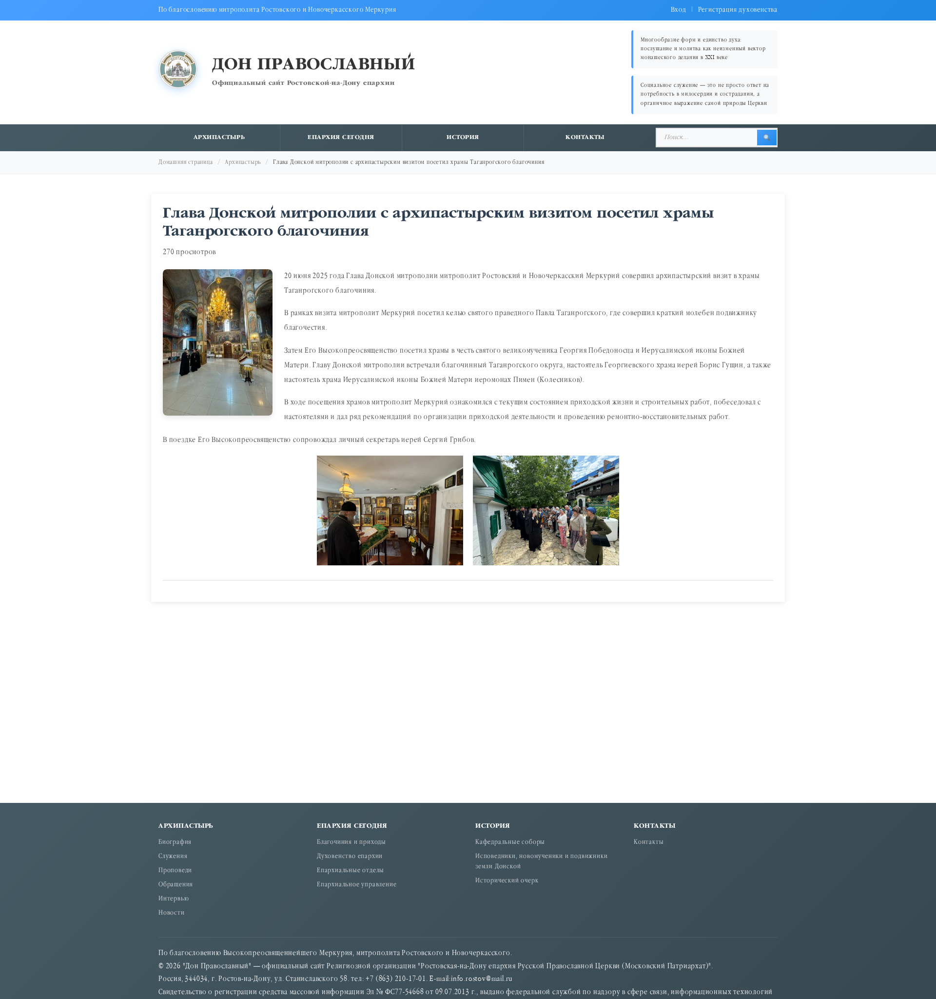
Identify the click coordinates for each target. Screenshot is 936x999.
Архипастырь (219, 137)
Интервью (173, 899)
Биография (175, 843)
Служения (172, 857)
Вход (678, 10)
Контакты (585, 137)
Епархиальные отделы (350, 871)
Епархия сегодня (341, 137)
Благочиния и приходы (351, 843)
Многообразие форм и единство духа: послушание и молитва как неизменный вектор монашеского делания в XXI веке (703, 49)
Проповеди (175, 871)
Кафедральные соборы (510, 843)
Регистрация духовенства (738, 10)
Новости (171, 913)
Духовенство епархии (350, 857)
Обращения (175, 885)
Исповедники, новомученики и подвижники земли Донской (541, 862)
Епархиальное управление (356, 885)
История (463, 137)
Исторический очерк (506, 881)
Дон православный (313, 65)
